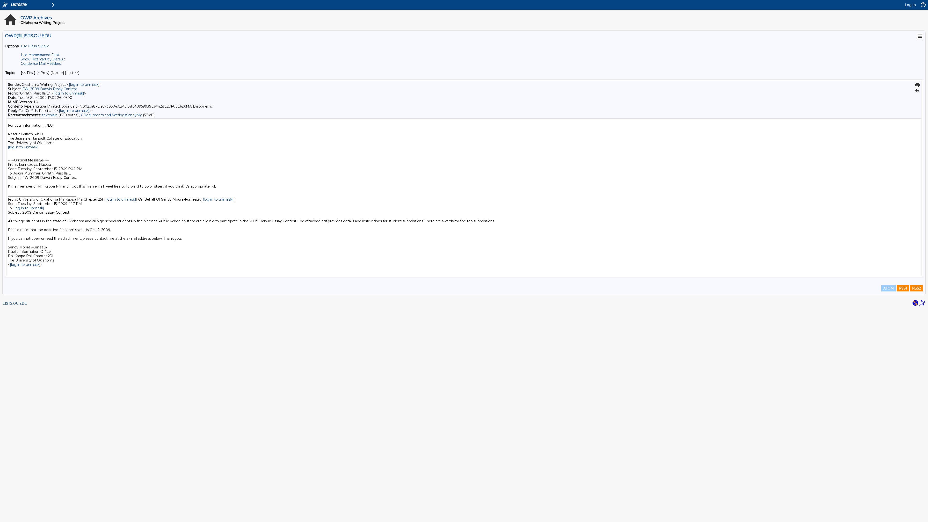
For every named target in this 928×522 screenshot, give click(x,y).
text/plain (50, 115)
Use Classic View (35, 46)
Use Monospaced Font (40, 55)
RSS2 (916, 288)
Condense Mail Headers (41, 63)
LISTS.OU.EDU (15, 303)
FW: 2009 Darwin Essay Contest (49, 89)
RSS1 (903, 288)
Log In (910, 5)
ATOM (888, 288)
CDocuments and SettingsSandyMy (111, 115)
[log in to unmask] (84, 84)
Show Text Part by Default (43, 59)
